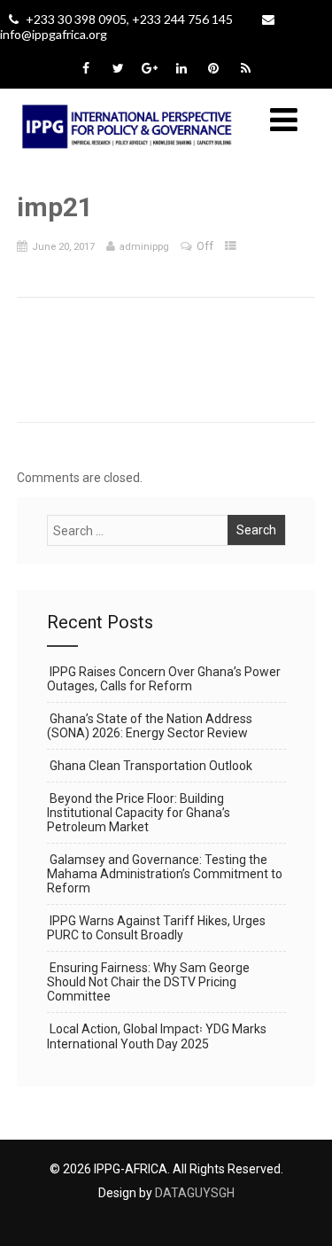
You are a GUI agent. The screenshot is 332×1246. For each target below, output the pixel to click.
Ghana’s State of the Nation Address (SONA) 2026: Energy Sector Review (149, 726)
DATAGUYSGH (195, 1193)
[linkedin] (181, 68)
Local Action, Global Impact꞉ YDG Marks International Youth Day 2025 (156, 1036)
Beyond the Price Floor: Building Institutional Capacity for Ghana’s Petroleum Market (138, 812)
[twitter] (118, 68)
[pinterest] (213, 68)
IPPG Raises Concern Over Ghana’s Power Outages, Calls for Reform (164, 679)
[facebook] (86, 68)
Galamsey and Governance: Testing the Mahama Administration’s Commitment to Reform (164, 874)
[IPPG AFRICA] (127, 159)
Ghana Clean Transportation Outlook (151, 766)
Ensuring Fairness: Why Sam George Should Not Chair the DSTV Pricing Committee (148, 982)
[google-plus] (150, 68)
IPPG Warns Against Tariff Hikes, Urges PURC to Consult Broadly (156, 928)
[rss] (245, 68)
